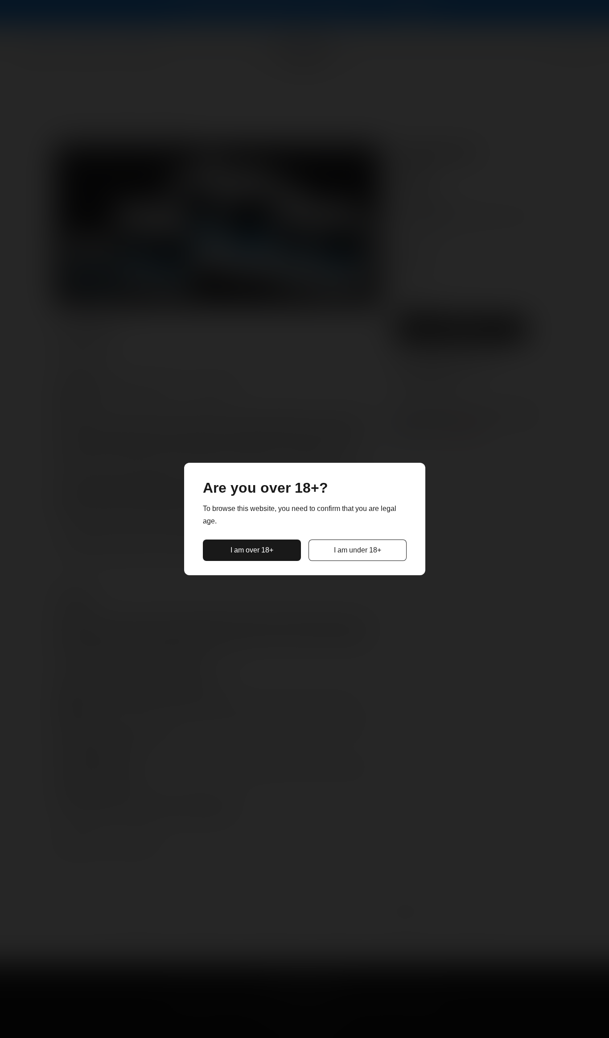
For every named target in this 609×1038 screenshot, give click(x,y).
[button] (252, 550)
